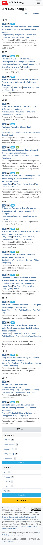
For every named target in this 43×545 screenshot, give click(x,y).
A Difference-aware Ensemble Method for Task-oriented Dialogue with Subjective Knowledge (20, 82)
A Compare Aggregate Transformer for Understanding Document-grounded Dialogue (19, 211)
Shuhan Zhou (31, 35)
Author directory (34, 13)
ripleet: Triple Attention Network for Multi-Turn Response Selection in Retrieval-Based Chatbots (21, 328)
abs (12, 24)
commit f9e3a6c (8, 541)
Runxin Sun (32, 216)
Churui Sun (6, 37)
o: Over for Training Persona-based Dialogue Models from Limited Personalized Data (21, 178)
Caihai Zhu (19, 114)
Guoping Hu (23, 416)
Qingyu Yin (6, 363)
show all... (21, 462)
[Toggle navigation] (38, 2)
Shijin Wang (28, 336)
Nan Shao (26, 333)
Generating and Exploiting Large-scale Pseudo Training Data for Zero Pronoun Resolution (19, 408)
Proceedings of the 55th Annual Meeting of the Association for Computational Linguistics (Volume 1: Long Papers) (20, 421)
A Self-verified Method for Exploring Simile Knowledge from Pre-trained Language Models (20, 29)
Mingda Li (15, 132)
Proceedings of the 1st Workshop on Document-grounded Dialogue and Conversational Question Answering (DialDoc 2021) (21, 140)
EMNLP (7, 482)
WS (5, 491)
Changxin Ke (19, 35)
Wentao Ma (6, 333)
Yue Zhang (20, 112)
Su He (34, 333)
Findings (7, 477)
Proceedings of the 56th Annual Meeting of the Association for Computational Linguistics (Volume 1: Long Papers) (20, 371)
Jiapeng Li (6, 132)
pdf (4, 24)
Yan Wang (17, 184)
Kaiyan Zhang (28, 184)
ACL (5, 472)
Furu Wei (36, 310)
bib (8, 24)
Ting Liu (29, 37)
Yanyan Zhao (20, 392)
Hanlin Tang (30, 112)
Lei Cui (14, 310)
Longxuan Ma (7, 35)
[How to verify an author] (26, 9)
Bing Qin (26, 390)
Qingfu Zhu (6, 155)
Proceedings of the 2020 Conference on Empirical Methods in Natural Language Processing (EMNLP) (18, 244)
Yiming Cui (16, 333)
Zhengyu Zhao (7, 114)
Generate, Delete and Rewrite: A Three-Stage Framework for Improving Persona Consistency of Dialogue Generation (19, 280)
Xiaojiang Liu (27, 239)
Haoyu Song (7, 184)
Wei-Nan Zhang (18, 37)
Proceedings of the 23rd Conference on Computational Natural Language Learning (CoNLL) (18, 344)
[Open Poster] (17, 355)
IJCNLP (7, 486)
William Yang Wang (10, 365)
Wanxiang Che (7, 392)
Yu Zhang (15, 363)
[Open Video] (17, 56)
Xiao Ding (31, 392)
